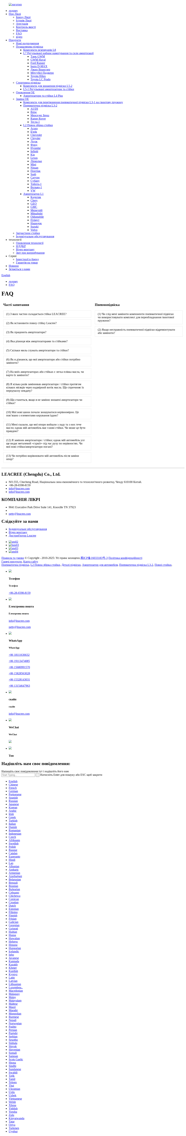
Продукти (15, 40)
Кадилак (36, 197)
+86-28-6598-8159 (20, 592)
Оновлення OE (25, 92)
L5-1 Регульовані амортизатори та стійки (48, 89)
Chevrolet (36, 135)
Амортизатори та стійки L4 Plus (43, 95)
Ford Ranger (38, 63)
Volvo (34, 229)
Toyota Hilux (38, 76)
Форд (34, 144)
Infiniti (34, 151)
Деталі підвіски (71, 564)
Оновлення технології (29, 242)
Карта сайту (30, 561)
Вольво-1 (36, 187)
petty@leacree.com (20, 513)
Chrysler (35, 138)
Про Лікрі (15, 13)
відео (19, 36)
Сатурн (35, 177)
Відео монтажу (25, 249)
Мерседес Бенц (40, 115)
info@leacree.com (19, 488)
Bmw (34, 112)
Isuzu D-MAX (39, 66)
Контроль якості (26, 27)
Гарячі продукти (11, 561)
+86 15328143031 (19, 679)
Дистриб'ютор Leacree (22, 535)
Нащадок (36, 223)
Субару (35, 180)
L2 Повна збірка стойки (38, 125)
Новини (14, 265)
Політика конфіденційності (125, 557)
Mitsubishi (37, 213)
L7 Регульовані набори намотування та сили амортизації (58, 53)
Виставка (22, 30)
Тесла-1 (35, 121)
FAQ (19, 33)
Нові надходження (27, 43)
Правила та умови (12, 557)
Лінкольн (36, 161)
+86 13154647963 (19, 685)
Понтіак (36, 170)
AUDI (34, 108)
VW (33, 190)
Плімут (35, 220)
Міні (33, 164)
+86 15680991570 (19, 667)
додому (13, 10)
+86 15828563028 (19, 673)
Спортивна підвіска (28, 82)
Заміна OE (22, 99)
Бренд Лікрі (23, 17)
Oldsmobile (37, 216)
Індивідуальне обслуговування (35, 236)
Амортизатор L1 (33, 193)
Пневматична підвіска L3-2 (40, 105)
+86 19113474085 (19, 661)
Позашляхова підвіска (29, 46)
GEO (34, 203)
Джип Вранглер (40, 69)
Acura (34, 128)
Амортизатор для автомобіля (100, 564)
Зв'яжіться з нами (19, 269)
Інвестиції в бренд (27, 259)
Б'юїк (34, 131)
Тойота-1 (36, 184)
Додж (34, 141)
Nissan (34, 167)
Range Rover (38, 118)
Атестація (22, 23)
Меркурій (37, 210)
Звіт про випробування (30, 252)
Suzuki (35, 226)
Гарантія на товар (27, 262)
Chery (34, 200)
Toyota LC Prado (40, 79)
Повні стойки (163, 564)
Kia (33, 154)
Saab (33, 174)
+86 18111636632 (19, 654)
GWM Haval (38, 59)
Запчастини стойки (28, 233)
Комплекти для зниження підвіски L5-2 (47, 85)
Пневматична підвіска (15, 564)
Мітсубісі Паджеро (42, 72)
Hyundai (36, 148)
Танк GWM (38, 56)
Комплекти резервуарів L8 (39, 49)
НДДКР (21, 246)
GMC (34, 206)
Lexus (34, 157)
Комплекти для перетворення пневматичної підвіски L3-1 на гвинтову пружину (73, 102)
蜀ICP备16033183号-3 (94, 557)
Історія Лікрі (23, 20)
